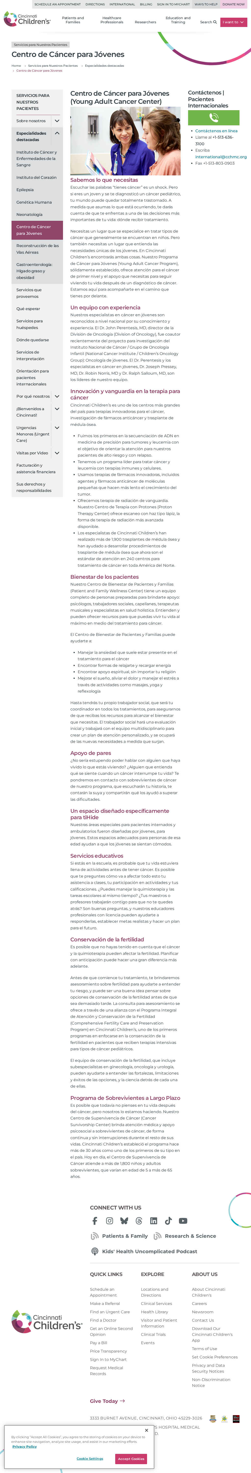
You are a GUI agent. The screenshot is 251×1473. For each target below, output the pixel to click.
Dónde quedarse (32, 340)
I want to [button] (231, 22)
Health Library (154, 1312)
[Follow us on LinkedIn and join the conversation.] (154, 1220)
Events (148, 1343)
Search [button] (206, 22)
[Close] (146, 1430)
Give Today (104, 1401)
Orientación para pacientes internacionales (32, 377)
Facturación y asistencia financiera (36, 468)
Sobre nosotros (31, 120)
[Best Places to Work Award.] (224, 1427)
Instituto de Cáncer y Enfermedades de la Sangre (36, 159)
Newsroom (202, 1312)
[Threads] (139, 1220)
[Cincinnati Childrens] (47, 1322)
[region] (79, 1447)
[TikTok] (168, 1220)
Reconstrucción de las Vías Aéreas (37, 248)
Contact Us (203, 1320)
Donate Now (234, 4)
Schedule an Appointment (58, 4)
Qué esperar (28, 308)
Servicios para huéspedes (29, 324)
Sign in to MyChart (173, 4)
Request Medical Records (106, 1371)
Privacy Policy (25, 1446)
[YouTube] (183, 1220)
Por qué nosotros (33, 396)
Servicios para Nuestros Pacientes (32, 102)
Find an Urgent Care (110, 1312)
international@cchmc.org (221, 157)
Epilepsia (25, 189)
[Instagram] (109, 1220)
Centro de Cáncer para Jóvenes (33, 230)
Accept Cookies (131, 1459)
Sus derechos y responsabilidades (33, 487)
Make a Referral (105, 1303)
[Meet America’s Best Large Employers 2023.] (236, 1427)
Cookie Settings (90, 1458)
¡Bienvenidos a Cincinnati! (30, 412)
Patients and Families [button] (73, 20)
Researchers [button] (145, 22)
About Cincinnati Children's (208, 1292)
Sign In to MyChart (108, 1359)
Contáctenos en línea (216, 131)
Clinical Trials (153, 1334)
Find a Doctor (103, 1320)
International (122, 4)
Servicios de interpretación (30, 355)
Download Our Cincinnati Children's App (212, 1334)
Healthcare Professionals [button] (111, 20)
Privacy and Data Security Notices (208, 1368)
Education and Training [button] (178, 20)
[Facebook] (95, 1220)
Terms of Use (204, 1348)
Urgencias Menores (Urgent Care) (33, 434)
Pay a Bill (98, 1343)
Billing (146, 4)
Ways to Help (206, 4)
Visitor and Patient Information (159, 1323)
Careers (199, 1303)
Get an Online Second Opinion (111, 1331)
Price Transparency (108, 1351)
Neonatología (29, 214)
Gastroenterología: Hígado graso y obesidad (34, 271)
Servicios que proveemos (29, 293)
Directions (95, 4)
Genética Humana (34, 202)
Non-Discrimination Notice (211, 1382)
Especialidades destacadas (31, 136)
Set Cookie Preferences (215, 1357)
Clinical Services (156, 1303)
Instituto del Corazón (36, 177)
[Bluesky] (124, 1220)
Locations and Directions (154, 1292)
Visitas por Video (32, 453)
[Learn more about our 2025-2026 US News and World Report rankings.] (213, 1427)
